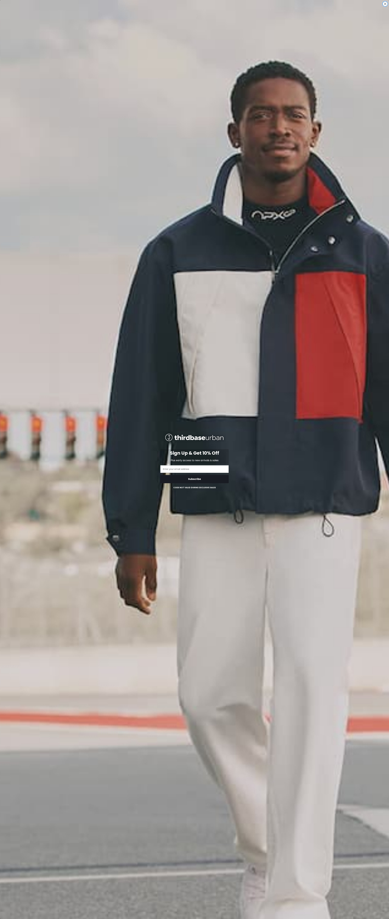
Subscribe (194, 479)
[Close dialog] (385, 4)
